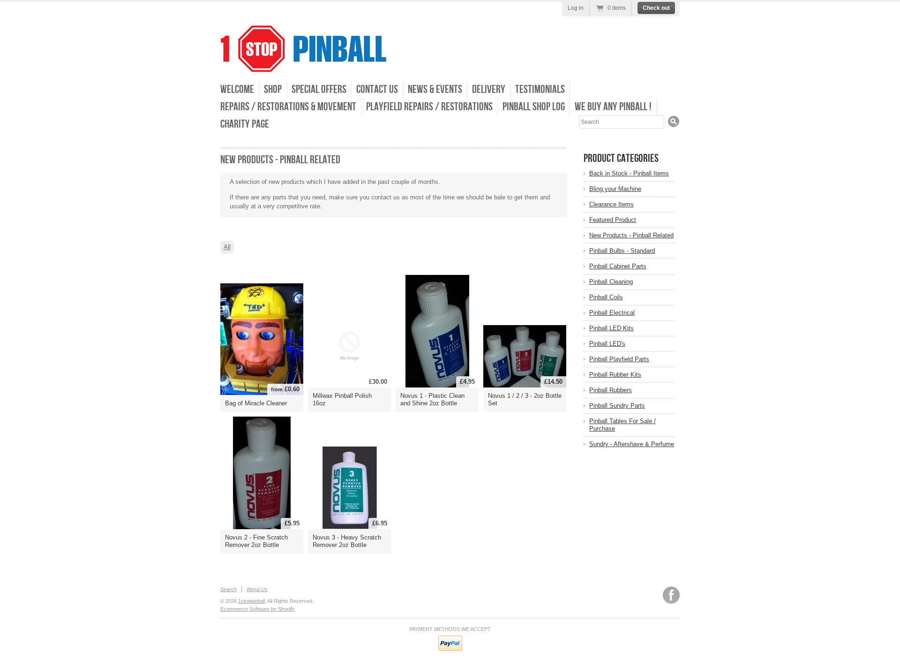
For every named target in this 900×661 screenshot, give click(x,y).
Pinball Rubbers (610, 390)
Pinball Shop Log (533, 107)
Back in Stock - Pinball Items (629, 173)
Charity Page (244, 124)
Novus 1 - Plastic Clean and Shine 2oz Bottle (432, 399)
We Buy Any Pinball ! (613, 107)
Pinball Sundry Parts (617, 405)
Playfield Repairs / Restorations (429, 107)
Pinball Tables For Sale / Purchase (622, 425)
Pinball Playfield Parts (619, 359)
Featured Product (612, 219)
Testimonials (540, 89)
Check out (656, 8)
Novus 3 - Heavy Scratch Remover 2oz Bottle (347, 541)
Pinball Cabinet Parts (617, 266)
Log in (576, 8)
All (227, 247)
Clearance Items (611, 204)
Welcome (237, 89)
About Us (257, 589)
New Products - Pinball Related (631, 235)
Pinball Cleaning (611, 281)
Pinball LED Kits (611, 328)
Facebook (671, 595)
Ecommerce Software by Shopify (257, 609)
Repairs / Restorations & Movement (288, 107)
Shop (273, 89)
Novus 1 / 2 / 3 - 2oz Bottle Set (525, 399)
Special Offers (319, 89)
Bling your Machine (615, 188)
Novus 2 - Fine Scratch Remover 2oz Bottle (256, 541)
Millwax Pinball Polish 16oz (342, 399)
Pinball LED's (607, 343)
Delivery (488, 89)
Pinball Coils (606, 297)
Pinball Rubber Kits (615, 374)
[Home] (303, 65)
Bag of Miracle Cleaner (256, 403)
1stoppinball (251, 601)
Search (228, 589)
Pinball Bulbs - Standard (622, 250)
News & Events (435, 89)
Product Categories (621, 158)
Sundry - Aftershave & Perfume (631, 444)
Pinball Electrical (612, 312)
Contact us (377, 89)
